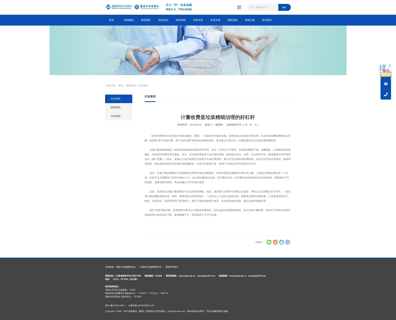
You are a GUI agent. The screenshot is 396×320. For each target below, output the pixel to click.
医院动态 (163, 20)
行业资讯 (143, 85)
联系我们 (267, 20)
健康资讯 (131, 85)
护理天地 (215, 20)
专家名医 (198, 20)
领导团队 (146, 20)
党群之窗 (250, 20)
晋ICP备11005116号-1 (116, 305)
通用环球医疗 (172, 267)
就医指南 (232, 20)
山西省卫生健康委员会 (150, 267)
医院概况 (129, 20)
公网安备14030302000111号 (141, 305)
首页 (111, 20)
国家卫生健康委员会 (126, 267)
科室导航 (181, 20)
